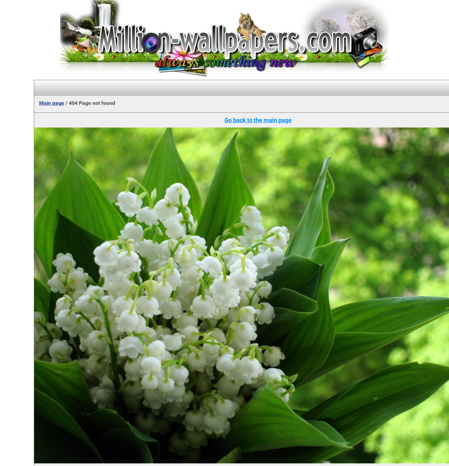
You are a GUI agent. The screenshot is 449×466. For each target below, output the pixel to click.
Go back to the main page (258, 120)
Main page (51, 103)
